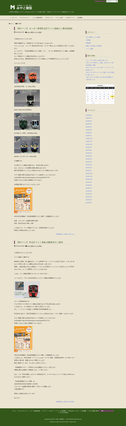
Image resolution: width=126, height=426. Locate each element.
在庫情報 (88, 43)
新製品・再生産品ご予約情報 (93, 46)
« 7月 (93, 103)
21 (108, 96)
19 (100, 96)
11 (96, 94)
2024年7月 (89, 188)
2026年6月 (89, 121)
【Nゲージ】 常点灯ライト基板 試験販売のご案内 (40, 242)
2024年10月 (89, 179)
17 (91, 96)
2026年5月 (89, 124)
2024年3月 (89, 199)
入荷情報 (88, 40)
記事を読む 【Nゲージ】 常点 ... (65, 401)
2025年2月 (89, 167)
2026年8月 (89, 115)
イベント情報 (89, 48)
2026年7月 (89, 118)
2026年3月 (89, 129)
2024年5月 (89, 194)
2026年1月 (89, 135)
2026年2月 (89, 132)
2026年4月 (89, 127)
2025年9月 (89, 147)
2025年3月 (89, 164)
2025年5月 (89, 159)
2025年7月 (89, 153)
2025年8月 (89, 150)
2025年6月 (89, 156)
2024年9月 (89, 182)
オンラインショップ (100, 1)
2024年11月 (89, 176)
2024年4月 (89, 197)
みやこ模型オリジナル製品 (34, 32)
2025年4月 (89, 162)
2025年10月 (89, 144)
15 (112, 94)
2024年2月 (89, 202)
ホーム (12, 23)
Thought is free (72, 421)
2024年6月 (89, 191)
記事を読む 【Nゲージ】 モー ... (65, 234)
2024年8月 (89, 185)
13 (104, 94)
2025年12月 (89, 138)
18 (96, 96)
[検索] (116, 1)
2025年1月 (89, 170)
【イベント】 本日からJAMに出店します (97, 60)
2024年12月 (89, 173)
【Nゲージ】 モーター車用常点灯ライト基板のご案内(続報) (44, 28)
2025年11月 (89, 141)
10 (91, 94)
